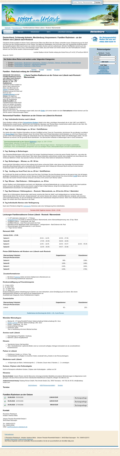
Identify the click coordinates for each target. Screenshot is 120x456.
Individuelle (27, 206)
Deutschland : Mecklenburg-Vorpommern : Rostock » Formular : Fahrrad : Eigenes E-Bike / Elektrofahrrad (47, 63)
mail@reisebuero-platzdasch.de (17, 427)
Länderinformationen (104, 73)
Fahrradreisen (9, 434)
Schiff (75, 176)
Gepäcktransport (13, 220)
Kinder (43, 111)
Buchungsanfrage (81, 398)
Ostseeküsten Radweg (30, 122)
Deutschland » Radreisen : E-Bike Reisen (27, 66)
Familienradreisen (9, 94)
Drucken (57, 69)
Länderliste (103, 70)
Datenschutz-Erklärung (26, 439)
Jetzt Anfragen (32, 385)
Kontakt (41, 69)
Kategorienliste (104, 71)
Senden (49, 69)
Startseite (8, 28)
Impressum (13, 439)
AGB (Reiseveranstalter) (47, 385)
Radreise (17, 277)
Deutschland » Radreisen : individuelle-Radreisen (30, 64)
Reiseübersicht (17, 28)
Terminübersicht (103, 68)
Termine (33, 69)
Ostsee (5, 89)
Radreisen (33, 141)
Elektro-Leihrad (12, 323)
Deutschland (10, 134)
